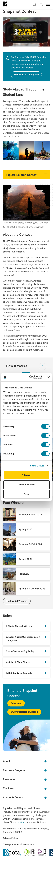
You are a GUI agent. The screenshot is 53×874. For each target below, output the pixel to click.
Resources (9, 779)
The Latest (9, 788)
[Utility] (34, 4)
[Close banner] (49, 377)
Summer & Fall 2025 (30, 514)
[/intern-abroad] (29, 852)
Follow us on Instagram (26, 74)
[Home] (5, 4)
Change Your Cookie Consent (18, 844)
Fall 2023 (24, 573)
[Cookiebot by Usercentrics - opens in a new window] (31, 377)
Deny (26, 494)
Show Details (37, 465)
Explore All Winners (16, 601)
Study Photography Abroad (24, 711)
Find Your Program (14, 770)
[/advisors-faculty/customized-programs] (42, 852)
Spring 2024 (25, 559)
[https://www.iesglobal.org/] (12, 852)
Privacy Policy (10, 838)
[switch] (45, 435)
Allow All (26, 475)
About (6, 761)
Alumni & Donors (13, 797)
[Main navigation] (48, 4)
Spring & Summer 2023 (32, 588)
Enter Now (16, 703)
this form (21, 822)
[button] (42, 366)
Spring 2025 (25, 529)
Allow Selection (27, 484)
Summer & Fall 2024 (30, 544)
